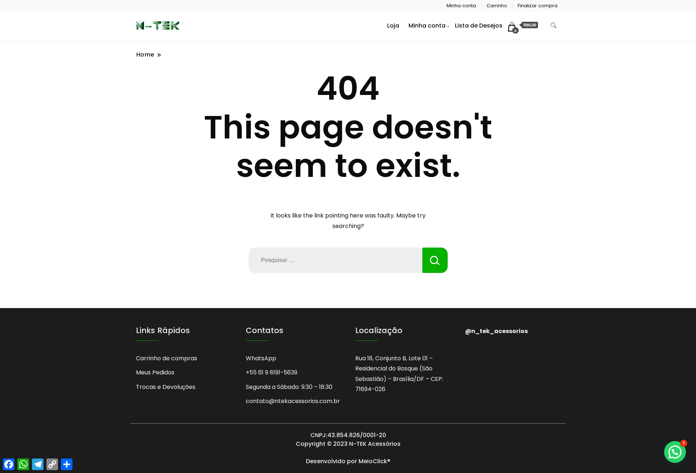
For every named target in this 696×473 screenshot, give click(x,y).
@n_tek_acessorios (496, 331)
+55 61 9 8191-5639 (271, 372)
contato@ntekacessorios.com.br (293, 401)
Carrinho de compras (166, 358)
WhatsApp (261, 358)
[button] (675, 452)
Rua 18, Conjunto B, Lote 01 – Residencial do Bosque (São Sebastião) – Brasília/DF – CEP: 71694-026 (399, 373)
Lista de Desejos (478, 25)
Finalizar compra (538, 5)
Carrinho (496, 5)
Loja (393, 25)
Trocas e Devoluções (165, 387)
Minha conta (461, 5)
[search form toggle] (553, 25)
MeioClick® (374, 461)
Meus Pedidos (155, 372)
